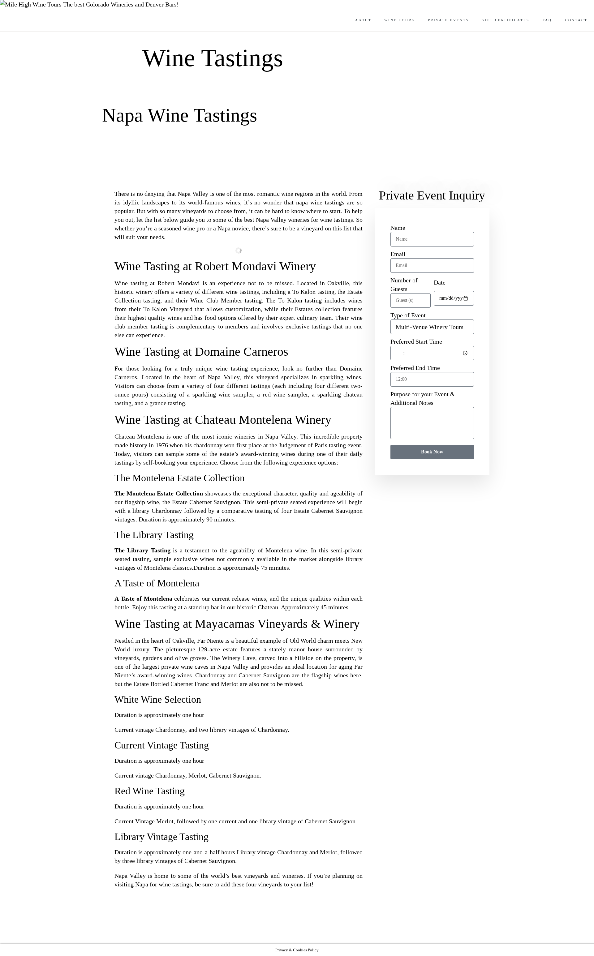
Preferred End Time (415, 367)
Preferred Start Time (416, 341)
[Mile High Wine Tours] (31, 4)
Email (398, 254)
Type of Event (408, 315)
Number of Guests (404, 284)
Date (440, 282)
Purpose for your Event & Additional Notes (422, 398)
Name (397, 227)
